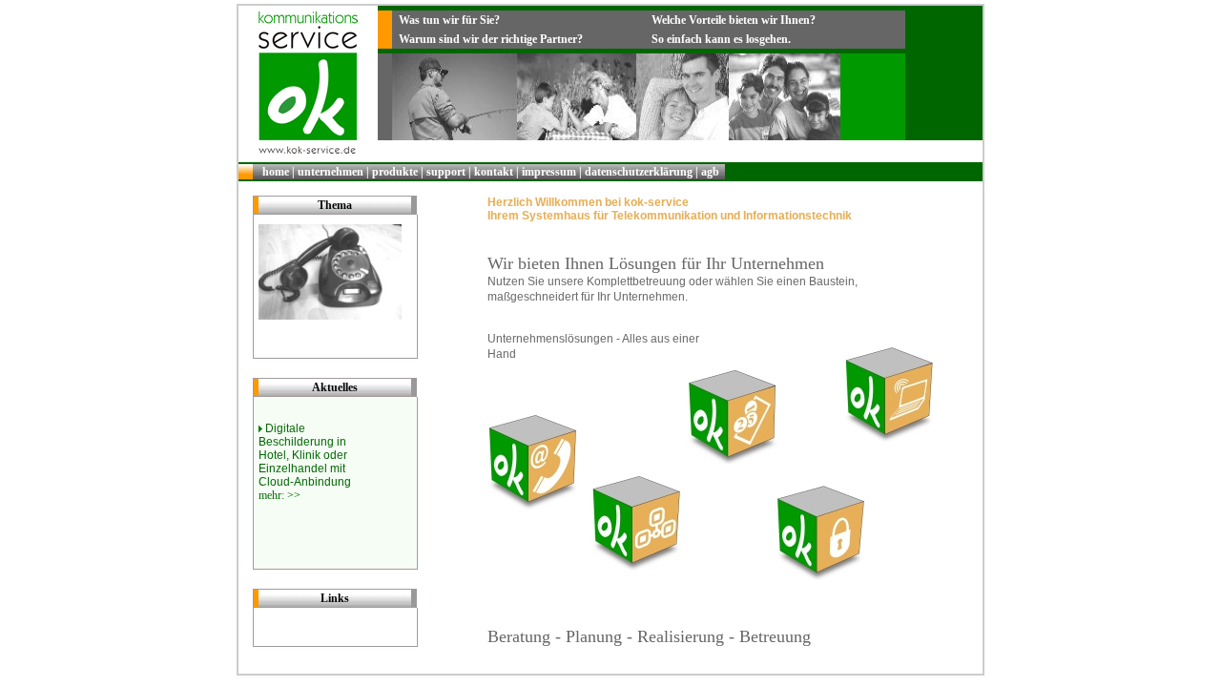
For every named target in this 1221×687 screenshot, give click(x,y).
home (275, 171)
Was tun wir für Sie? (449, 20)
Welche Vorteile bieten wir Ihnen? (734, 20)
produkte (395, 171)
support (446, 171)
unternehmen (330, 171)
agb (710, 171)
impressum (549, 171)
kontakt (493, 171)
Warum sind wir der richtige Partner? (491, 39)
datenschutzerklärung (639, 171)
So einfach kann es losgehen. (721, 39)
